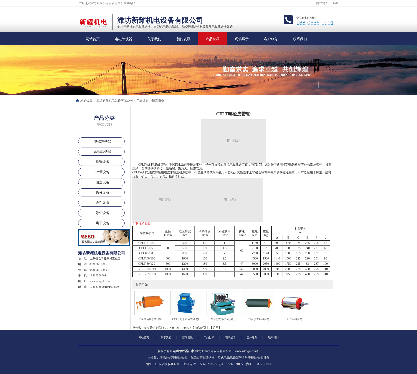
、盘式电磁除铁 (188, 26)
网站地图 (322, 3)
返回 (215, 327)
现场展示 (242, 42)
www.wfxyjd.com (99, 281)
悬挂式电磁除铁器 (138, 26)
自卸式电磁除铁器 (166, 26)
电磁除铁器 (123, 42)
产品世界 (213, 42)
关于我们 (154, 42)
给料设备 (102, 202)
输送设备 (102, 182)
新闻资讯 (183, 42)
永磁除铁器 (102, 151)
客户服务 (271, 42)
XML (335, 3)
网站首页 (93, 42)
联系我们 (300, 42)
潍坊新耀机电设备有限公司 (114, 100)
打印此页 (200, 327)
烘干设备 (102, 223)
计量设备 (102, 172)
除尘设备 (102, 213)
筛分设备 (102, 192)
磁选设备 (158, 100)
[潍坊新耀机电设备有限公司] (93, 31)
